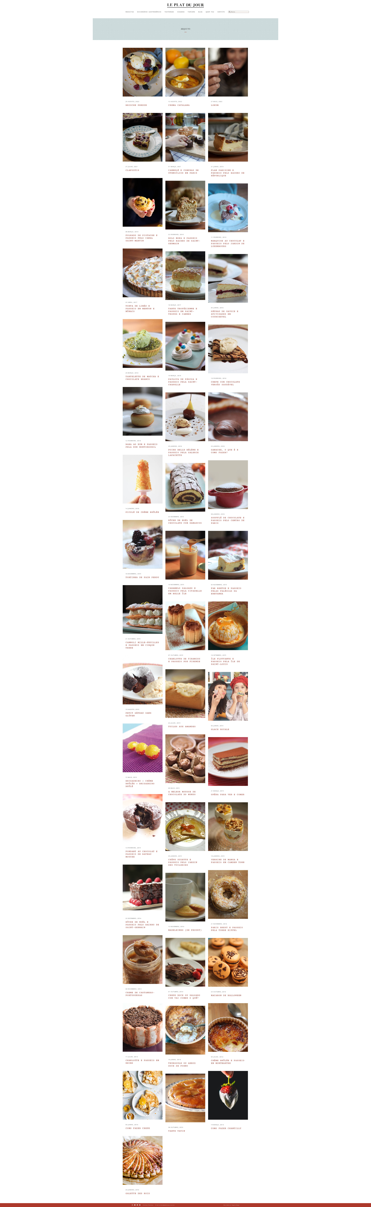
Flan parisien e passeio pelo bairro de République (228, 173)
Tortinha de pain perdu (142, 577)
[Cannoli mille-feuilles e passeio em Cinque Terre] (143, 609)
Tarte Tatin (176, 1131)
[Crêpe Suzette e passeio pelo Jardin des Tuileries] (185, 826)
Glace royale (220, 729)
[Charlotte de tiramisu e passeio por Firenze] (185, 625)
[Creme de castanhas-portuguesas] (143, 959)
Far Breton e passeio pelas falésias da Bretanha (226, 591)
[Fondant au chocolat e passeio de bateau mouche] (143, 818)
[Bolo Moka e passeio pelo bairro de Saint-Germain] (185, 205)
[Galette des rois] (143, 1160)
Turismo (191, 12)
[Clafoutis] (143, 137)
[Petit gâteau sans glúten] (143, 680)
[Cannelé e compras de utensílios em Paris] (185, 137)
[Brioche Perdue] (143, 72)
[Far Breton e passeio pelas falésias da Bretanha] (228, 555)
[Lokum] (228, 72)
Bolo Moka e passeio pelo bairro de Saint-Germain (184, 241)
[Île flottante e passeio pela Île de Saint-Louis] (228, 625)
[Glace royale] (228, 696)
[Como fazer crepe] (143, 1095)
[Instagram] (132, 1205)
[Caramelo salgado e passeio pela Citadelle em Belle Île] (185, 555)
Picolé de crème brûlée (142, 512)
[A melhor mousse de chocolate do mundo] (185, 758)
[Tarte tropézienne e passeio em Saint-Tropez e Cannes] (185, 275)
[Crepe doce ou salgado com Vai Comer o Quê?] (185, 962)
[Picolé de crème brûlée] (143, 479)
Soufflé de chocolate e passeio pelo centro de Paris (228, 520)
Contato (221, 12)
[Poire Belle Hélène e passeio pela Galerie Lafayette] (185, 416)
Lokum (215, 105)
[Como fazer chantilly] (228, 1095)
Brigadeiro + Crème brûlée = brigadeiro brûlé (140, 784)
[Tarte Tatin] (185, 1098)
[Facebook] (137, 1205)
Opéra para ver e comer (228, 795)
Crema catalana (179, 105)
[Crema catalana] (185, 72)
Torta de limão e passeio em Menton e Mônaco (140, 309)
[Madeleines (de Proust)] (185, 897)
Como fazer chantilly (226, 1128)
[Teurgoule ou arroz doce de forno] (185, 1030)
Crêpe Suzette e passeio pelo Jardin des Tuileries (182, 862)
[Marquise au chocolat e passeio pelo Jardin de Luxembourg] (228, 207)
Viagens (181, 12)
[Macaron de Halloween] (228, 962)
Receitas (130, 12)
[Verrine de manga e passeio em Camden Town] (228, 826)
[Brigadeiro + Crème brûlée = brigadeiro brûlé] (143, 748)
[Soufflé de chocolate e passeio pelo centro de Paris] (228, 484)
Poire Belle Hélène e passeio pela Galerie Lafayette (183, 453)
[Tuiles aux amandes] (185, 693)
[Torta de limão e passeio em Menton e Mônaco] (143, 273)
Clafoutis (132, 170)
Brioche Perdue (136, 105)
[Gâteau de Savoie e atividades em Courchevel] (228, 278)
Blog (200, 12)
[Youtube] (135, 1205)
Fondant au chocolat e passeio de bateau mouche (142, 854)
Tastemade (169, 12)
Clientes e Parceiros (148, 1205)
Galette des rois (138, 1193)
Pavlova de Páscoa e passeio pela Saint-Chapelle (182, 382)
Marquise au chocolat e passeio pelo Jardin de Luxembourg (228, 244)
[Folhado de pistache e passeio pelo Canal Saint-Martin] (143, 202)
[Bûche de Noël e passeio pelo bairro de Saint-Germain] (143, 889)
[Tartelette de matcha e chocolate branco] (143, 343)
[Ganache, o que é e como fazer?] (228, 416)
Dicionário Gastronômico (149, 12)
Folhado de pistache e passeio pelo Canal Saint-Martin (142, 238)
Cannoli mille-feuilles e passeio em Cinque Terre (142, 645)
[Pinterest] (140, 1205)
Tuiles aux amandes (182, 727)
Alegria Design (236, 1205)
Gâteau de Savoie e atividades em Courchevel (224, 314)
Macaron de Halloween (226, 995)
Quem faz (210, 12)
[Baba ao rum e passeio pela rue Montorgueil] (143, 411)
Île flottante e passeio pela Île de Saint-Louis (225, 662)
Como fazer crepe (138, 1128)
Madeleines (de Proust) (185, 930)
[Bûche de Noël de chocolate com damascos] (185, 487)
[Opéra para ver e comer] (228, 761)
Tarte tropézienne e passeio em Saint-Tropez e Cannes (182, 311)
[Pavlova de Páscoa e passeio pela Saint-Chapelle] (185, 346)
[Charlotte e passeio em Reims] (143, 1027)
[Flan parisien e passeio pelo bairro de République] (228, 137)
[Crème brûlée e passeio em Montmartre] (228, 1027)
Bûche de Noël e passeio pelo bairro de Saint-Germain (142, 925)
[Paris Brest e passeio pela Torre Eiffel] (228, 894)
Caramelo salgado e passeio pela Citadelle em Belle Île (185, 591)
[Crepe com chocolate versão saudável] (228, 349)
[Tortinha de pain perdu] (143, 544)
